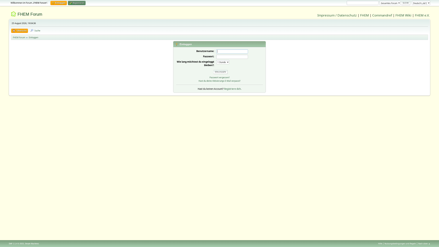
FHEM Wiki (403, 15)
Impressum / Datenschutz (337, 15)
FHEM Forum (29, 14)
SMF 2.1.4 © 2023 (16, 244)
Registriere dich (232, 88)
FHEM (364, 15)
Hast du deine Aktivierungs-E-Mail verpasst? (219, 80)
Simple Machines (32, 244)
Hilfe (380, 243)
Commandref (382, 15)
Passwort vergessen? (220, 77)
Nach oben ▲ (424, 243)
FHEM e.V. (422, 15)
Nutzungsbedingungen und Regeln (400, 243)
